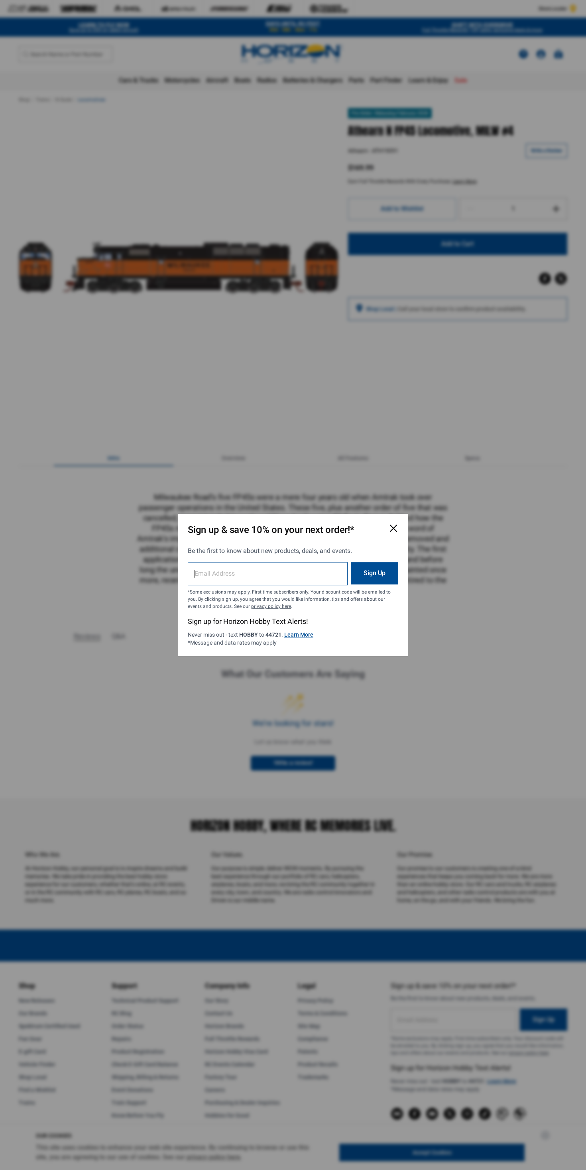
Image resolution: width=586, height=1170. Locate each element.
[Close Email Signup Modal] (393, 528)
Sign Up (374, 573)
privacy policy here (271, 606)
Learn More (298, 634)
